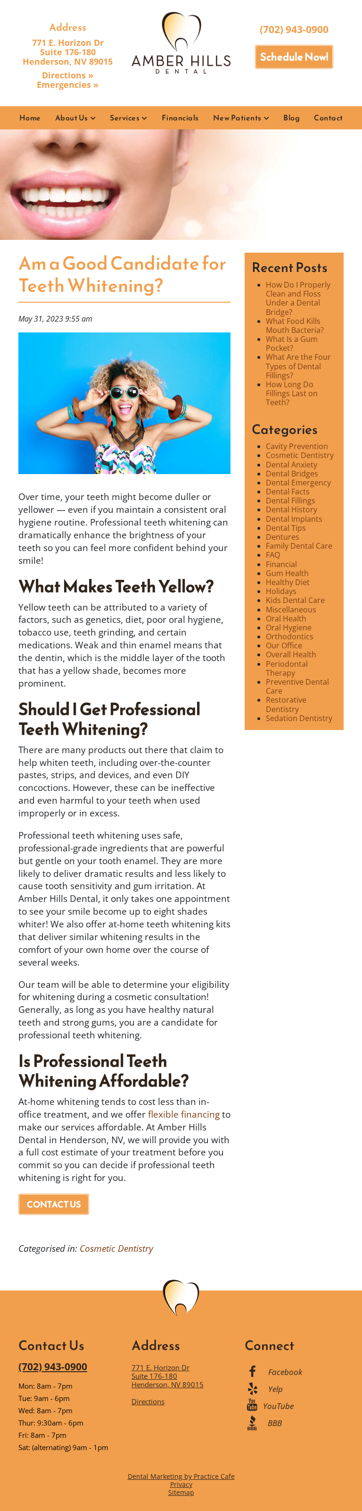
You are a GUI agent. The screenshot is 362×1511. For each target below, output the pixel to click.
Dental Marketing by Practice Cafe (181, 1476)
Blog (291, 117)
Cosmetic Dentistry (116, 1248)
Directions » (67, 75)
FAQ (273, 555)
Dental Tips (286, 528)
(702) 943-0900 (294, 29)
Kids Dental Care (295, 600)
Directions (148, 1401)
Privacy (181, 1484)
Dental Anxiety (291, 464)
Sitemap (181, 1492)
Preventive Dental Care (297, 686)
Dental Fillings (290, 500)
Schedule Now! (294, 57)
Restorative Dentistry (286, 704)
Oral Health (286, 618)
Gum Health (287, 573)
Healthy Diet (288, 582)
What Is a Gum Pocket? (292, 343)
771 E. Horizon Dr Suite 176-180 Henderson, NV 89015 (68, 52)
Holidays (281, 591)
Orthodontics (289, 636)
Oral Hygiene (289, 627)
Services (125, 117)
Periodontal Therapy (287, 668)
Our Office (284, 645)
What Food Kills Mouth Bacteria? (295, 325)
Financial (281, 564)
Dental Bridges (292, 473)
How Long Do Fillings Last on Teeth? (292, 393)
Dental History (291, 509)
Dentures (282, 537)
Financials (180, 117)
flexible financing (184, 1114)
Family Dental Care (299, 546)
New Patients (237, 117)
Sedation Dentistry (299, 718)
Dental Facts (288, 491)
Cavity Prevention (297, 446)
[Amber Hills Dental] (181, 42)
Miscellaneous (291, 609)
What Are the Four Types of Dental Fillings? (298, 366)
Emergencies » (68, 84)
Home (30, 117)
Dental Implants (294, 519)
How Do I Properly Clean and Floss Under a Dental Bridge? (298, 298)
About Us (71, 117)
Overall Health (291, 654)
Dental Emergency (298, 482)
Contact (328, 117)
